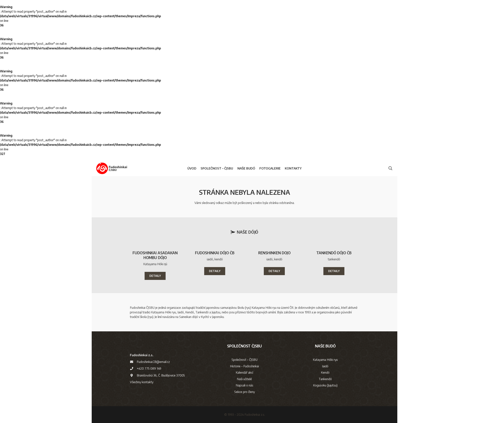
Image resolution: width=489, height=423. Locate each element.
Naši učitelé (244, 379)
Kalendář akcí (244, 372)
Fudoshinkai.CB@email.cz (153, 362)
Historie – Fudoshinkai (244, 366)
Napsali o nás (244, 385)
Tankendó (325, 379)
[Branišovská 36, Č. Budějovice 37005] (133, 375)
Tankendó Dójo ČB (333, 252)
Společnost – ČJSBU (244, 360)
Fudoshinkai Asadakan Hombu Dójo (155, 255)
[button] (235, 168)
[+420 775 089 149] (133, 368)
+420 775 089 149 (149, 368)
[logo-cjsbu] (111, 168)
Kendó (325, 372)
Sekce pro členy (244, 392)
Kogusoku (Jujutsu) (325, 385)
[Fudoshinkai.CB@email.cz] (133, 361)
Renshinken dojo (274, 252)
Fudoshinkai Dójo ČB (214, 252)
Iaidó (325, 366)
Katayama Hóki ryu (325, 360)
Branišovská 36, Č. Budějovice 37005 (161, 375)
